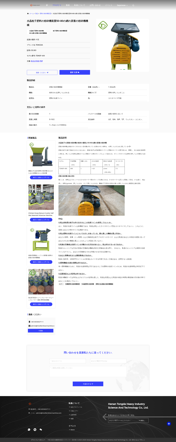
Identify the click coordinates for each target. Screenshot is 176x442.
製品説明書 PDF (37, 61)
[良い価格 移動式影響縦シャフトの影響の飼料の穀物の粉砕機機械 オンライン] (41, 239)
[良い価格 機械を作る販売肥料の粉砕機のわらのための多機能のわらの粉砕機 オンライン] (41, 155)
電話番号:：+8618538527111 (40, 409)
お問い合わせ (95, 5)
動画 (68, 5)
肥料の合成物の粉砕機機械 (104, 284)
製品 (36, 13)
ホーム (31, 13)
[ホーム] (35, 5)
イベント (108, 5)
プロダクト (57, 5)
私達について (79, 5)
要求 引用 (74, 72)
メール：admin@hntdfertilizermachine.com (45, 413)
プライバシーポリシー (38, 440)
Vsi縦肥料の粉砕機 (88, 284)
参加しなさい (143, 420)
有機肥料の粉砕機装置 (72, 284)
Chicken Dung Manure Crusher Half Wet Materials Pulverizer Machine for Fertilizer (40, 215)
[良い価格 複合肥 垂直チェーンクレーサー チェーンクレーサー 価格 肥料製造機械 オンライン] (41, 281)
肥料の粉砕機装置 (45, 13)
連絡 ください (41, 73)
